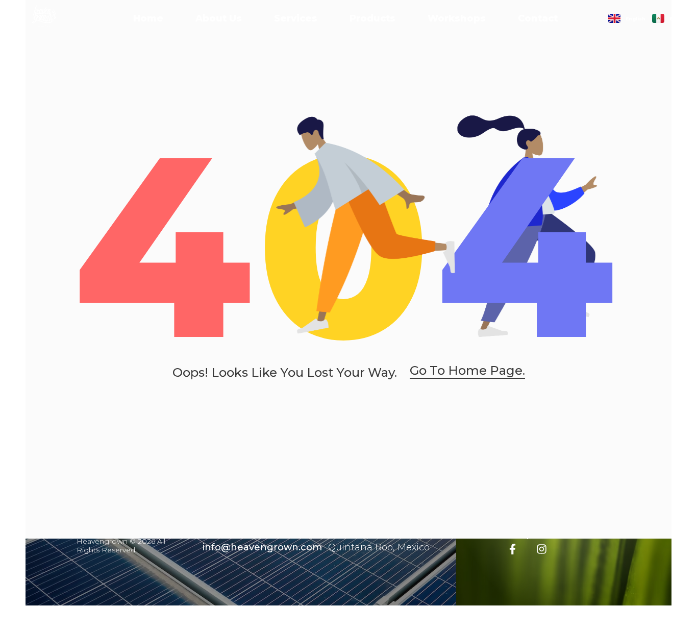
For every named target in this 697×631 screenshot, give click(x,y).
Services (295, 18)
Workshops (457, 18)
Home (148, 18)
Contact (538, 18)
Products (372, 18)
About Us (218, 18)
